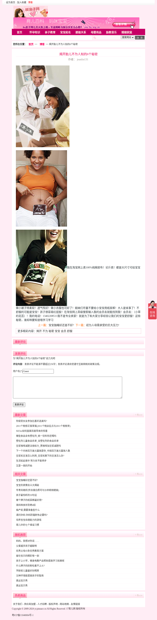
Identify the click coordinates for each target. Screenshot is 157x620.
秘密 (51, 331)
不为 (45, 331)
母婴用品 (96, 32)
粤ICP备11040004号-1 (23, 615)
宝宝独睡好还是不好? (61, 325)
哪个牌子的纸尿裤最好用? (29, 500)
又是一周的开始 (24, 465)
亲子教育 (50, 32)
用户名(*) (18, 371)
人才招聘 (42, 604)
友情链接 (75, 604)
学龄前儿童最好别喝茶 (27, 570)
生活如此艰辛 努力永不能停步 (31, 460)
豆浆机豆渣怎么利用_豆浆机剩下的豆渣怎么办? (40, 456)
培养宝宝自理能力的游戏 (28, 520)
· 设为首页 (10, 2)
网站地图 (64, 604)
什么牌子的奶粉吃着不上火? (30, 565)
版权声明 (53, 604)
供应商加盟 (30, 604)
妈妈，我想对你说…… (27, 541)
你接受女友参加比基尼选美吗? (31, 421)
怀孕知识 (34, 32)
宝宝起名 (65, 32)
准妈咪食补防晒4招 (26, 505)
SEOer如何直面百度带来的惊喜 (31, 431)
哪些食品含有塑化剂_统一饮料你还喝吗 (36, 436)
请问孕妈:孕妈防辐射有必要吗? (31, 515)
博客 (42, 44)
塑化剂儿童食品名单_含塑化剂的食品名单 (37, 441)
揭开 (39, 331)
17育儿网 (70, 608)
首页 (19, 32)
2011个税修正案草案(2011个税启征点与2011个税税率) (43, 426)
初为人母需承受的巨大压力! (102, 325)
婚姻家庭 (126, 32)
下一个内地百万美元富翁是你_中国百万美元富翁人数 (43, 451)
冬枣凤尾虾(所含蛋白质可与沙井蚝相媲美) (37, 490)
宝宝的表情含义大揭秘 (27, 485)
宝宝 (57, 331)
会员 (63, 331)
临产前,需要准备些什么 (28, 510)
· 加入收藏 (21, 2)
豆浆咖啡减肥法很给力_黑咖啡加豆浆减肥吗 (38, 446)
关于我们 (17, 604)
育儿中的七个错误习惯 (27, 525)
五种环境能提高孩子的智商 (30, 575)
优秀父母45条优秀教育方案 (30, 551)
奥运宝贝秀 (22, 580)
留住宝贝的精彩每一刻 (27, 556)
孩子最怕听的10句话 (26, 495)
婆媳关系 (80, 32)
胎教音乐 (111, 32)
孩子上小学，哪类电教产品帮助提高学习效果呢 (40, 560)
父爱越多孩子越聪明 (26, 546)
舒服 (69, 331)
